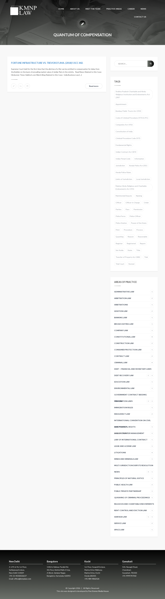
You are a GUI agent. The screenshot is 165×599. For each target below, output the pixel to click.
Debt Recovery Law (131, 375)
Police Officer (135, 216)
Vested (131, 264)
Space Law (133, 530)
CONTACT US (140, 17)
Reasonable (142, 237)
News (131, 472)
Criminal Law (133, 362)
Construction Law (133, 343)
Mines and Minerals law (133, 459)
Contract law (133, 356)
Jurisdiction (120, 165)
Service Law (133, 523)
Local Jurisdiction (143, 179)
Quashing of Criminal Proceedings (133, 497)
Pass (127, 209)
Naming (139, 196)
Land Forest (120, 427)
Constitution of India (124, 131)
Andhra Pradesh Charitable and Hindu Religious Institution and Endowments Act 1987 (133, 94)
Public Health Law (133, 485)
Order (146, 202)
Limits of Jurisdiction (124, 179)
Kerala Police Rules (123, 172)
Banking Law (133, 317)
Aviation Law (133, 311)
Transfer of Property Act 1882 (128, 257)
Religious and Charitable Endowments (134, 505)
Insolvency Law (133, 414)
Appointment (121, 104)
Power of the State (138, 223)
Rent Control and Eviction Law (133, 511)
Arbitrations (133, 305)
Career (131, 9)
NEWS (143, 9)
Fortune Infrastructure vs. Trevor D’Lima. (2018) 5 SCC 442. (47, 62)
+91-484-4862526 (91, 579)
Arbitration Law (133, 298)
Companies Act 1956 (124, 125)
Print (118, 230)
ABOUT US (74, 9)
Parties (118, 209)
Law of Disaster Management (133, 433)
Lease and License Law (133, 446)
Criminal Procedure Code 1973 (128, 138)
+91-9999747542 (129, 576)
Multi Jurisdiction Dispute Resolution (133, 466)
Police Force (120, 216)
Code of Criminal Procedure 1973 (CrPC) (132, 118)
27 (25, 576)
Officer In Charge (133, 202)
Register (119, 243)
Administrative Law (133, 292)
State (130, 250)
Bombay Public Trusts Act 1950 (128, 111)
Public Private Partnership (133, 491)
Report (143, 243)
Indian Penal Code (123, 159)
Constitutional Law (133, 337)
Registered (131, 243)
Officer (118, 202)
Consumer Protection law (133, 350)
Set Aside (119, 250)
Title (138, 250)
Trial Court (120, 264)
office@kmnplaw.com (22, 579)
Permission (138, 209)
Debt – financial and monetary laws (133, 370)
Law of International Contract (133, 440)
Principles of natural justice (133, 478)
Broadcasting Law (133, 324)
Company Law (133, 330)
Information (139, 159)
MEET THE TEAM (92, 9)
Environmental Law (133, 388)
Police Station (121, 223)
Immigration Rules (133, 407)
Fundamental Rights (124, 145)
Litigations (133, 452)
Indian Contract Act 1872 (126, 152)
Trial (146, 257)
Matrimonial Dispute (124, 196)
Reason (131, 237)
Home (61, 9)
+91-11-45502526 (16, 576)
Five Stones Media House (98, 591)
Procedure (128, 230)
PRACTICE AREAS (114, 9)
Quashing (119, 237)
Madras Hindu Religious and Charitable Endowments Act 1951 (131, 187)
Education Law (133, 382)
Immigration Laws (131, 401)
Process (139, 230)
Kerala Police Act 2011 (138, 165)
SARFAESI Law (131, 517)
